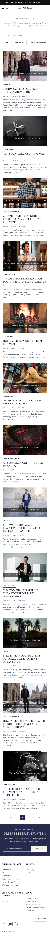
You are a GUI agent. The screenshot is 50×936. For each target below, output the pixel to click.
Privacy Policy (31, 901)
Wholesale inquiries (10, 885)
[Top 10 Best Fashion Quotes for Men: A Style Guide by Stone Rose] (25, 766)
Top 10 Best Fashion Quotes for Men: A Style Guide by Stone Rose (22, 792)
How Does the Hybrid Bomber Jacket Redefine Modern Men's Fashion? (24, 724)
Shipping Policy (32, 898)
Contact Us (6, 870)
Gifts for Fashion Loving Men (24, 154)
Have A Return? (8, 882)
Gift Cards (6, 901)
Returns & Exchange (10, 879)
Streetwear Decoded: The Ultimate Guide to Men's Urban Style (21, 659)
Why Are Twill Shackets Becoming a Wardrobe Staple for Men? (23, 219)
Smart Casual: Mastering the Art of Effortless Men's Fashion (20, 593)
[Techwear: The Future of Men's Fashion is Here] (25, 66)
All (7, 42)
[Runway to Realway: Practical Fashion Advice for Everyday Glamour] (25, 502)
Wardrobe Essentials (38, 42)
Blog (28, 873)
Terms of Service (33, 904)
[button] (3, 8)
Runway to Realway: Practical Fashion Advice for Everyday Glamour (23, 528)
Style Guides (19, 42)
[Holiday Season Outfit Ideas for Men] (25, 318)
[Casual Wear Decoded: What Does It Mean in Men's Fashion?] (25, 256)
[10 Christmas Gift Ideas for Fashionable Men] (25, 378)
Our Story (30, 870)
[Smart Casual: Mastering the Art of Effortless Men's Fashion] (25, 567)
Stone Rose (11, 931)
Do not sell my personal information (35, 909)
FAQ (4, 873)
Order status (7, 876)
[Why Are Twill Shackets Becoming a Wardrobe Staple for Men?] (25, 193)
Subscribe (39, 849)
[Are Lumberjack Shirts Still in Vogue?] (25, 440)
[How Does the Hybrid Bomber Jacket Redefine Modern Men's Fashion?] (25, 698)
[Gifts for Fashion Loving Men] (25, 131)
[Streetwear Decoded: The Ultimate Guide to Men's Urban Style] (25, 633)
